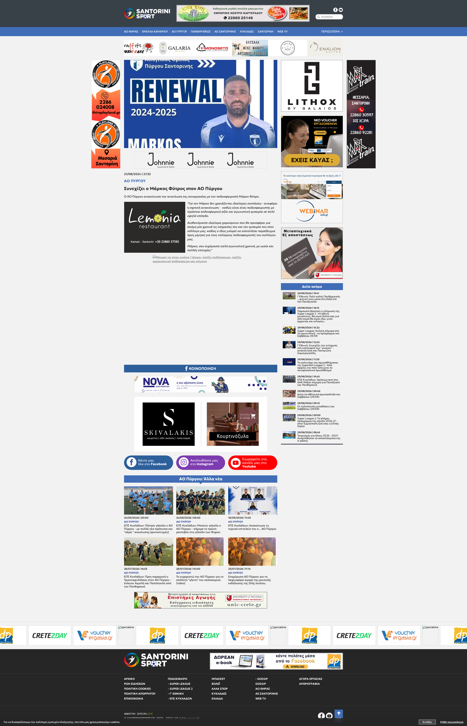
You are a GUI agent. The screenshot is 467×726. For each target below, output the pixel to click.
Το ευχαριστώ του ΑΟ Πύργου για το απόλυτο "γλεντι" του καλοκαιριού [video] (199, 580)
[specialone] (61, 635)
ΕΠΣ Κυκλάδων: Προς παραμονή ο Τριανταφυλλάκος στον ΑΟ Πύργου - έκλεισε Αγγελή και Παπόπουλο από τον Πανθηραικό (147, 581)
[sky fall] (296, 48)
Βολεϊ (216, 683)
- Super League (179, 683)
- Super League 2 (180, 688)
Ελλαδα (217, 698)
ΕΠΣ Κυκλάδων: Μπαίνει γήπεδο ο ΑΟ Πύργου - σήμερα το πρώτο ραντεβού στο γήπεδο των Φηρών (198, 529)
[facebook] (335, 10)
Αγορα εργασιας (310, 678)
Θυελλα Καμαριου (155, 31)
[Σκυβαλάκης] (334, 48)
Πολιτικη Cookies (137, 688)
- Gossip (261, 678)
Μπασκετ (218, 678)
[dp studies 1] (92, 635)
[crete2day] (137, 635)
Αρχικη (129, 678)
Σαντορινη (265, 31)
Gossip (260, 683)
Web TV (282, 31)
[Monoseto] (146, 48)
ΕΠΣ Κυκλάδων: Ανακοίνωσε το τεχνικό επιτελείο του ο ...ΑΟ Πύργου (252, 527)
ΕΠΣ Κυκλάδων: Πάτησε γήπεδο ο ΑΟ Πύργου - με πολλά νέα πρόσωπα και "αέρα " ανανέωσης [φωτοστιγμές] (148, 529)
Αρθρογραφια (309, 683)
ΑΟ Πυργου (179, 31)
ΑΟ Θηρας (131, 31)
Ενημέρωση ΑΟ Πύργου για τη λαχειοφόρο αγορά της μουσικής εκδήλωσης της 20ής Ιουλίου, (249, 580)
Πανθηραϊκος (201, 31)
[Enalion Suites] (259, 48)
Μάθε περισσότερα (451, 722)
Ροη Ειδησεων (134, 683)
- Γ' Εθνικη (176, 693)
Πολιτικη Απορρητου (140, 693)
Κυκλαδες (247, 31)
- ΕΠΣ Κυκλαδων (180, 698)
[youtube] (341, 10)
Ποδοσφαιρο (177, 678)
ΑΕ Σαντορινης (225, 31)
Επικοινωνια (133, 698)
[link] (200, 303)
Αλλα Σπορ (220, 688)
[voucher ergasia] (29, 635)
